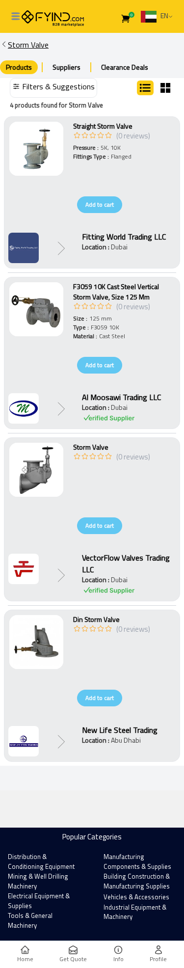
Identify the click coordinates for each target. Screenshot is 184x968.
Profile (158, 959)
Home (25, 959)
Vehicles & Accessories (136, 897)
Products (19, 67)
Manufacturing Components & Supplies (137, 861)
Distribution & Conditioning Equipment (41, 861)
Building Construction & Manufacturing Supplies (137, 881)
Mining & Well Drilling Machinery (38, 881)
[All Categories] (16, 16)
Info (118, 959)
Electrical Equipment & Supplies (39, 901)
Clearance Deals (124, 67)
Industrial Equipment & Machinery (135, 912)
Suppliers (66, 67)
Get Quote (73, 959)
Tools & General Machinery (30, 920)
